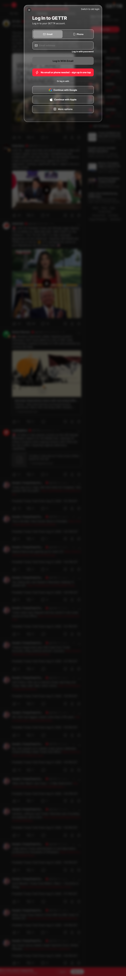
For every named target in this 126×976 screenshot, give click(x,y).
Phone (80, 34)
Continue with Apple (65, 99)
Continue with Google (65, 90)
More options (65, 109)
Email (50, 34)
